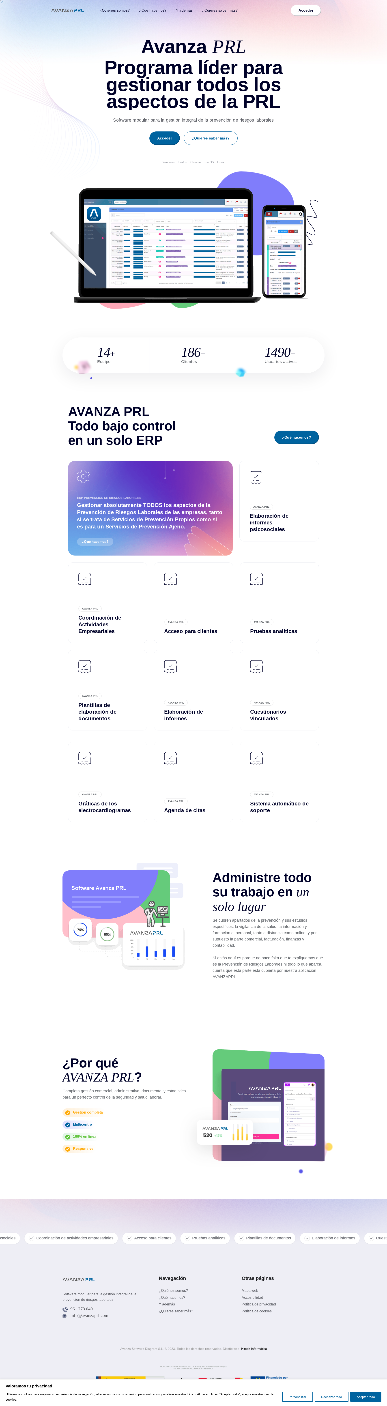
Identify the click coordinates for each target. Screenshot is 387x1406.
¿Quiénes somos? (115, 10)
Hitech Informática (253, 1348)
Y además (184, 10)
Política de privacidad (259, 1304)
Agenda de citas (184, 810)
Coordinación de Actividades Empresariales (99, 624)
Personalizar (297, 1397)
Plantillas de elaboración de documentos (97, 711)
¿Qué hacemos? (152, 10)
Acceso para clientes (190, 631)
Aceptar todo (366, 1397)
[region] (193, 1392)
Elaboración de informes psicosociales (269, 522)
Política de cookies (257, 1311)
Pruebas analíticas (273, 631)
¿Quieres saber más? (220, 10)
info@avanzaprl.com (89, 1315)
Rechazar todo (331, 1397)
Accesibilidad (252, 1297)
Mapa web (250, 1290)
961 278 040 (81, 1308)
